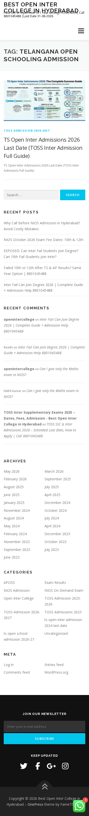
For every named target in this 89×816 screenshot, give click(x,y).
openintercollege (19, 319)
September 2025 (57, 479)
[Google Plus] (51, 766)
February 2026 (15, 479)
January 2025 (14, 502)
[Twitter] (23, 766)
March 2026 (54, 471)
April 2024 (52, 526)
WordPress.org (56, 672)
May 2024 (12, 526)
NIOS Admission (17, 590)
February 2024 (15, 533)
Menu (81, 31)
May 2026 (12, 471)
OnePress (35, 804)
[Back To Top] (44, 787)
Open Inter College (19, 598)
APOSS (9, 582)
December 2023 (57, 533)
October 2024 (55, 510)
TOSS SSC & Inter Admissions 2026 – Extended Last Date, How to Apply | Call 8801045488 (40, 430)
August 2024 (14, 518)
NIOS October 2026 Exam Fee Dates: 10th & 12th (43, 239)
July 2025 (51, 486)
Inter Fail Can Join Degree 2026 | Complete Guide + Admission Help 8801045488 (41, 325)
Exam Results (55, 582)
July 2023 (51, 549)
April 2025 (52, 494)
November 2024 (17, 510)
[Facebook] (37, 766)
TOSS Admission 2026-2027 (26, 130)
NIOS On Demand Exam (63, 590)
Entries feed (54, 664)
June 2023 (12, 557)
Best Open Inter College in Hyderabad (41, 7)
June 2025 (12, 494)
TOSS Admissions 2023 (63, 612)
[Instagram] (65, 766)
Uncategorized (56, 633)
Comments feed (17, 672)
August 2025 (14, 486)
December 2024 (57, 502)
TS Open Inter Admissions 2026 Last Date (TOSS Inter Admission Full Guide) (43, 147)
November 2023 (17, 541)
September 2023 (17, 549)
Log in (9, 664)
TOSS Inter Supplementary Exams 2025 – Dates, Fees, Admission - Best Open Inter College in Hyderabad (40, 418)
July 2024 (51, 518)
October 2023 (55, 541)
